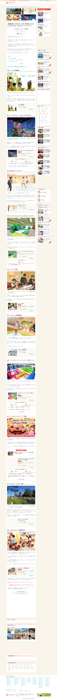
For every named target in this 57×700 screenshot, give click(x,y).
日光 (30, 666)
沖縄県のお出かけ (47, 686)
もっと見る (21, 63)
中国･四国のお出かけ (41, 677)
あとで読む (41, 0)
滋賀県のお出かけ (35, 684)
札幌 (43, 113)
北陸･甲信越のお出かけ (16, 677)
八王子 (16, 664)
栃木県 (32, 668)
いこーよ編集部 (23, 21)
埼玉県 (25, 668)
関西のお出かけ (34, 677)
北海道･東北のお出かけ (9, 677)
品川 (13, 664)
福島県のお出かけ (9, 685)
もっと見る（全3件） (21, 411)
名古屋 (46, 108)
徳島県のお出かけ (41, 687)
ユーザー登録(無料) (45, 0)
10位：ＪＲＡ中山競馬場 (12, 58)
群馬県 (29, 668)
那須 (9, 668)
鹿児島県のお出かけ (47, 685)
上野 (24, 664)
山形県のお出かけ (9, 684)
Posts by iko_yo (39, 203)
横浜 (9, 666)
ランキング (10, 657)
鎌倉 (12, 666)
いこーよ (8, 0)
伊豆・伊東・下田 (41, 120)
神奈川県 (17, 668)
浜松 (39, 122)
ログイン (50, 0)
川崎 (19, 666)
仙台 (42, 108)
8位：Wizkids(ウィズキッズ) (13, 61)
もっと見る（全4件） (21, 479)
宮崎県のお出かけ (47, 684)
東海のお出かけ (29, 677)
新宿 (27, 664)
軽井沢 (43, 122)
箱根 (15, 666)
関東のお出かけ (23, 677)
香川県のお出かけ (41, 686)
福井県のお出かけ (16, 684)
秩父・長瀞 (26, 666)
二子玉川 (21, 664)
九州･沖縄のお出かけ (48, 677)
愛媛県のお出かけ (41, 684)
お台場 (9, 664)
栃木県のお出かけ (23, 684)
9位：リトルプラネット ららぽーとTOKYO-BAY (15, 59)
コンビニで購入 (15, 161)
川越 (22, 666)
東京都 (13, 668)
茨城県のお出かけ (23, 685)
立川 (31, 664)
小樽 (46, 122)
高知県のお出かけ (41, 685)
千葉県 (21, 668)
